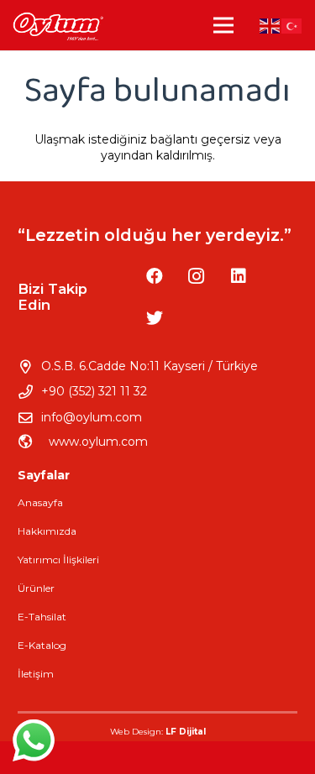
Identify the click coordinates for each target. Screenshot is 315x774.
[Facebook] (155, 276)
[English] (270, 25)
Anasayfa (40, 502)
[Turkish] (292, 25)
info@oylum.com (91, 417)
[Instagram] (197, 276)
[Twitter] (155, 318)
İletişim (36, 673)
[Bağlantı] (57, 25)
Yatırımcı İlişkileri (58, 559)
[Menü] (223, 25)
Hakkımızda (47, 531)
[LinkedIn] (239, 276)
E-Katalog (42, 645)
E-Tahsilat (42, 616)
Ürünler (36, 588)
